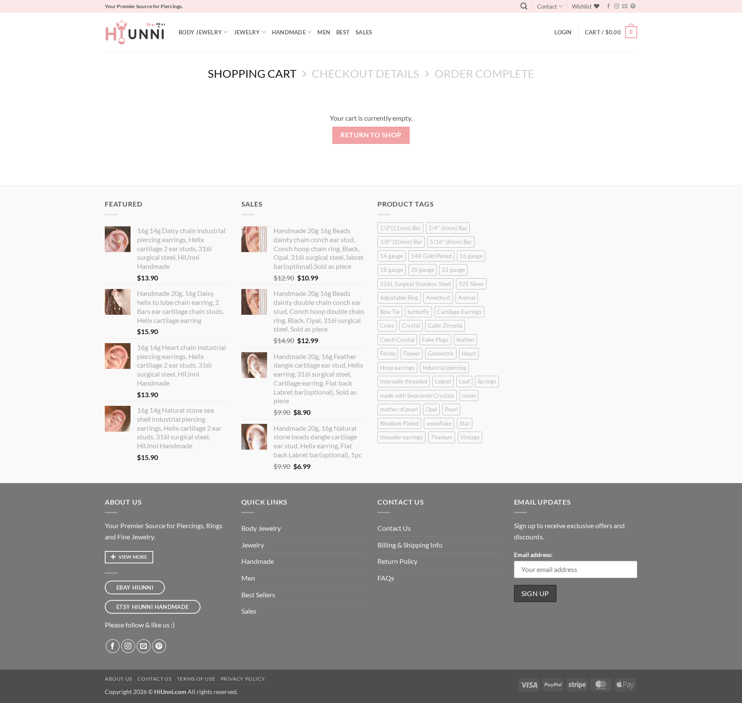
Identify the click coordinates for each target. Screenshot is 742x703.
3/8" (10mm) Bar (401, 241)
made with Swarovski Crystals (417, 395)
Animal (466, 297)
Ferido (387, 353)
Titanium (442, 437)
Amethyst (438, 297)
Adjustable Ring (399, 297)
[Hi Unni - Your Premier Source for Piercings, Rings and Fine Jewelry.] (135, 32)
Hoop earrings (397, 367)
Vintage (470, 437)
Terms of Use (196, 679)
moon (469, 395)
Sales (364, 32)
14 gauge (391, 256)
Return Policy (397, 561)
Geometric (441, 353)
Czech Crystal (397, 339)
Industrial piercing (444, 367)
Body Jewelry (200, 32)
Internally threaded (403, 381)
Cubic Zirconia (445, 325)
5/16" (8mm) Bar (451, 241)
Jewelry (247, 32)
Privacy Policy (243, 679)
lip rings (486, 381)
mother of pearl (399, 409)
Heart (469, 353)
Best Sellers (258, 594)
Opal (431, 409)
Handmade (289, 32)
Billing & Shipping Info (409, 545)
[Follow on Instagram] (616, 6)
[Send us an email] (624, 6)
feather (465, 339)
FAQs (385, 578)
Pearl (451, 409)
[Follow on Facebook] (608, 6)
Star (464, 423)
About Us (118, 679)
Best (343, 32)
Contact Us (394, 528)
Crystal (411, 325)
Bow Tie (390, 311)
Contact (547, 6)
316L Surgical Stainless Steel (415, 283)
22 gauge (453, 269)
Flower (411, 353)
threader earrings (401, 437)
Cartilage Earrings (459, 311)
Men (323, 32)
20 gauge (422, 269)
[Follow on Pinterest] (633, 6)
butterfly (418, 311)
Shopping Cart (252, 73)
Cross (387, 325)
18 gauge (391, 269)
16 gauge (471, 256)
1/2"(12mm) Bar (400, 228)
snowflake (439, 423)
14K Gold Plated (431, 256)
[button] (523, 6)
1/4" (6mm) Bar (448, 228)
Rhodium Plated (399, 423)
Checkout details (365, 73)
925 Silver (471, 283)
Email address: (533, 554)
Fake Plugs (435, 339)
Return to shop (371, 135)
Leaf (464, 381)
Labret (443, 381)
